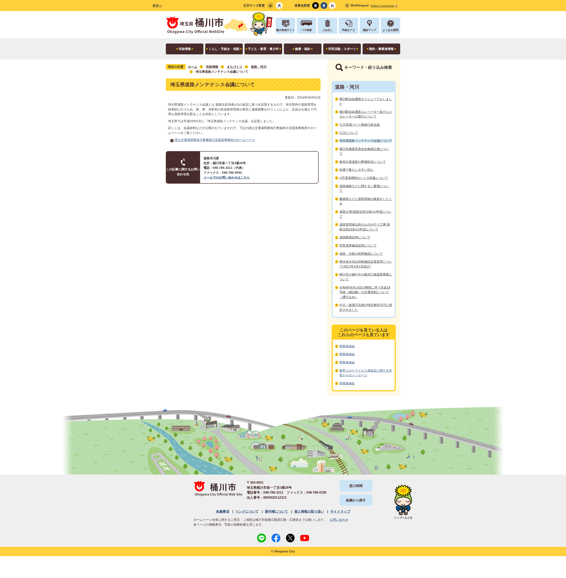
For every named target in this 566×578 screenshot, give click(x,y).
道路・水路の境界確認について (361, 253)
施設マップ (369, 30)
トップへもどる (403, 517)
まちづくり (234, 66)
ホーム (192, 66)
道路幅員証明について (354, 237)
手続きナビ (348, 30)
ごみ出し (327, 30)
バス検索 (306, 30)
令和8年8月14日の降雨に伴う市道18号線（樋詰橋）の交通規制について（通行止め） (364, 292)
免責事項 (222, 511)
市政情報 (212, 66)
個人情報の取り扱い (309, 511)
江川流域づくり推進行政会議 (359, 124)
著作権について (276, 511)
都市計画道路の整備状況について (362, 162)
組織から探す (356, 500)
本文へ (157, 5)
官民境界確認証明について (358, 245)
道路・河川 (258, 66)
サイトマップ (340, 511)
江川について (348, 133)
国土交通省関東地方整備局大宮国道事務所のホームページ (215, 140)
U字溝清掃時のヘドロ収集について (363, 178)
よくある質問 (390, 30)
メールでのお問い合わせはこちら (226, 177)
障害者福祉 (347, 346)
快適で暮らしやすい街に (356, 169)
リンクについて (247, 511)
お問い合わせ (339, 519)
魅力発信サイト (285, 30)
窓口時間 (356, 486)
